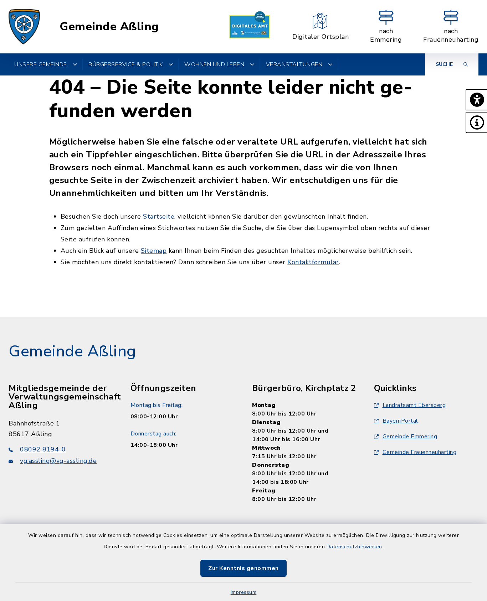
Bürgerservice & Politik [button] (125, 64)
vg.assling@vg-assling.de (58, 460)
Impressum (244, 592)
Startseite (158, 216)
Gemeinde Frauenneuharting (420, 452)
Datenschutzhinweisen (354, 546)
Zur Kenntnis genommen (243, 568)
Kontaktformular (313, 262)
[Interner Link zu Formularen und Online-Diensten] (249, 26)
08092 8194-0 (43, 449)
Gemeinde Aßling (109, 26)
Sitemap (154, 250)
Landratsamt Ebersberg (414, 405)
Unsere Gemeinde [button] (40, 64)
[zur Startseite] (24, 27)
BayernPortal (400, 421)
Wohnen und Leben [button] (214, 64)
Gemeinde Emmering (410, 436)
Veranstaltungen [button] (294, 64)
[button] (476, 99)
